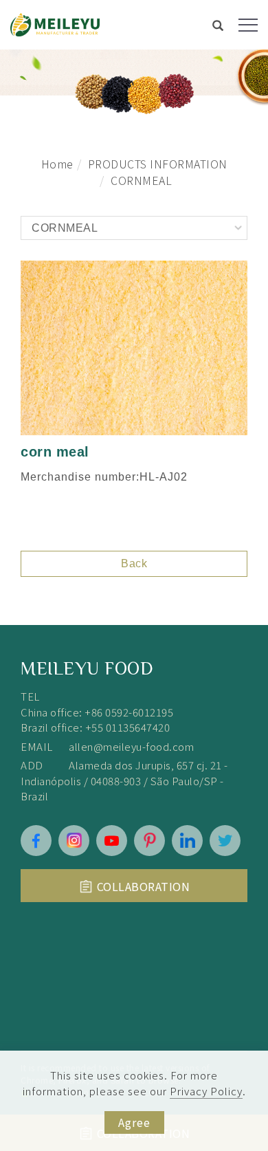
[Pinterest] (149, 840)
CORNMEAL (141, 180)
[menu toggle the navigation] (248, 25)
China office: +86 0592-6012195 (97, 712)
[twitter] (225, 840)
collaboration (143, 886)
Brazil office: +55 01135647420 (95, 727)
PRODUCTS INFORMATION (157, 163)
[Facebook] (36, 840)
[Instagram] (73, 840)
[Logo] (55, 23)
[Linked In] (187, 840)
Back (134, 563)
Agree (134, 1122)
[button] (218, 27)
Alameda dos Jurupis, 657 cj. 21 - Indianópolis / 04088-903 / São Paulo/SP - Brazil (124, 780)
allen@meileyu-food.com (131, 746)
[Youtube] (111, 840)
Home (57, 163)
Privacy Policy (206, 1091)
